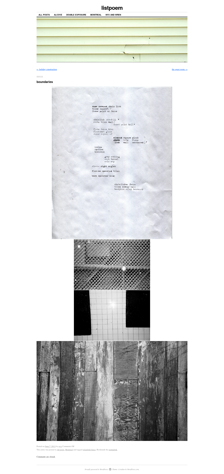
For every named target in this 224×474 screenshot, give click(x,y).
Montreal (95, 14)
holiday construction (47, 69)
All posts (44, 14)
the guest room (179, 69)
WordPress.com (133, 469)
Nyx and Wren (113, 14)
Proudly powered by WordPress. (96, 469)
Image (40, 76)
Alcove (58, 14)
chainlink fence (89, 449)
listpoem (112, 7)
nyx (60, 446)
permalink (113, 449)
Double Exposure (76, 14)
